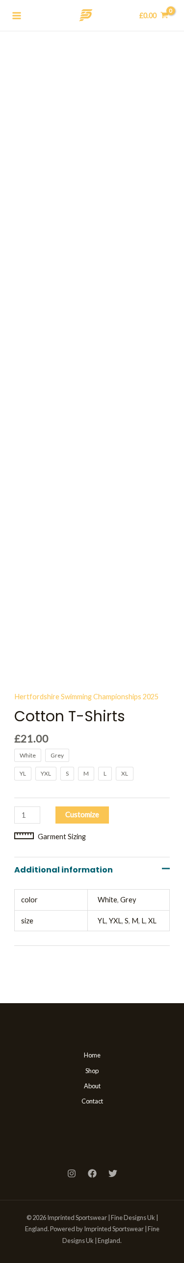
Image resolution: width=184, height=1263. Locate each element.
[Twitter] (112, 1173)
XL (152, 921)
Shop (92, 1071)
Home (92, 1055)
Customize (82, 814)
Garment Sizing (62, 836)
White (107, 900)
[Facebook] (92, 1173)
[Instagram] (71, 1173)
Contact (92, 1101)
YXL (115, 921)
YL (102, 921)
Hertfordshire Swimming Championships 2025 (86, 696)
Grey (128, 900)
